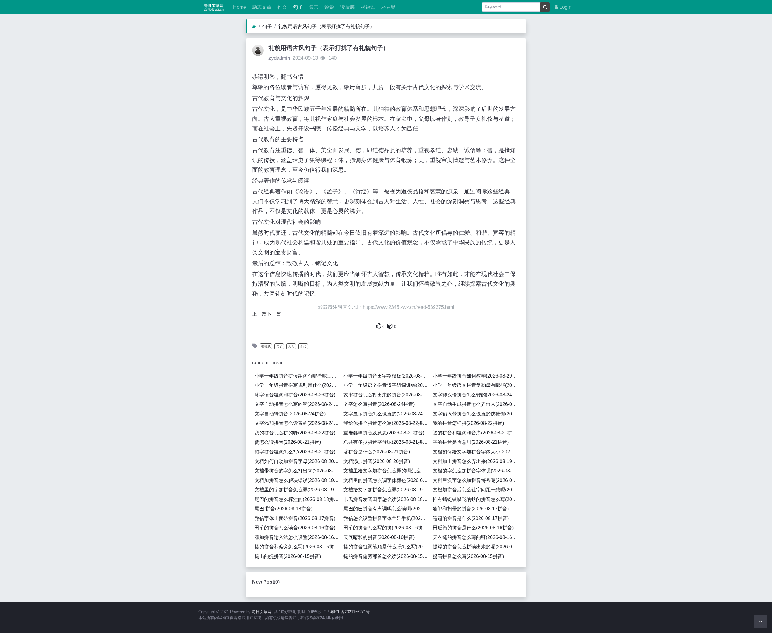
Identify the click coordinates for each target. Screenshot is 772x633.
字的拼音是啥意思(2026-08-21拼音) (471, 442)
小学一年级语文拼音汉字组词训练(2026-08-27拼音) (386, 385)
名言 (313, 7)
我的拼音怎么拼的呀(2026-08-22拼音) (295, 432)
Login (564, 7)
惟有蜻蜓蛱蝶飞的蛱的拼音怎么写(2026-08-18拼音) (476, 499)
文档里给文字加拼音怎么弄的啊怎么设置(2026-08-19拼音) (386, 470)
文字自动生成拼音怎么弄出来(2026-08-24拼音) (476, 404)
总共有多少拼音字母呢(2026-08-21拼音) (386, 442)
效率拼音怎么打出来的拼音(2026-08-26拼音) (386, 394)
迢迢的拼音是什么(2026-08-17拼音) (471, 518)
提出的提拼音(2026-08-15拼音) (288, 556)
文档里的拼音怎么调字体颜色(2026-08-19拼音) (386, 480)
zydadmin (279, 58)
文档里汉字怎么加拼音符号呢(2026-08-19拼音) (476, 480)
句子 (297, 7)
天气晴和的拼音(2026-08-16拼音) (379, 537)
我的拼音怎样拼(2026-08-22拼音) (468, 423)
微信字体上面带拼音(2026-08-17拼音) (295, 518)
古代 (303, 346)
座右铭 (388, 7)
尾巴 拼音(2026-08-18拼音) (283, 508)
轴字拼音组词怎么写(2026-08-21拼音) (295, 451)
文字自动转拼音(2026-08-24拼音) (290, 413)
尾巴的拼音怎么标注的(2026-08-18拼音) (297, 499)
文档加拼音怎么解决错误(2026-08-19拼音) (298, 480)
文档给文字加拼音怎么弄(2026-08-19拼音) (386, 489)
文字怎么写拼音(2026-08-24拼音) (379, 404)
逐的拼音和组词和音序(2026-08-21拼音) (475, 432)
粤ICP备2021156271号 (350, 611)
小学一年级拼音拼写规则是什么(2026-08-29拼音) (298, 385)
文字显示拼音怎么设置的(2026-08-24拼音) (386, 413)
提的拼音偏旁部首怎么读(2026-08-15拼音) (386, 556)
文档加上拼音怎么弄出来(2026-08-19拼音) (476, 461)
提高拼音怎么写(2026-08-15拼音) (468, 556)
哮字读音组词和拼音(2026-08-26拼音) (295, 394)
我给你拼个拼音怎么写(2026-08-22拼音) (386, 423)
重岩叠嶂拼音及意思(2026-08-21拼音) (383, 432)
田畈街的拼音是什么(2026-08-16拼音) (473, 527)
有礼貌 (266, 346)
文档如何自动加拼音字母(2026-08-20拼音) (298, 461)
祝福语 (367, 7)
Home (239, 7)
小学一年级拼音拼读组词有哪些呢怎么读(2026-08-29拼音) (298, 375)
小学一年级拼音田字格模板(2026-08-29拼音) (386, 375)
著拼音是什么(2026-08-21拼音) (376, 451)
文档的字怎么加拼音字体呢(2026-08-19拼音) (476, 470)
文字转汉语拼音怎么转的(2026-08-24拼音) (476, 394)
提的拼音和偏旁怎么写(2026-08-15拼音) (297, 546)
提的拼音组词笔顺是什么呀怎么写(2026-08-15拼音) (386, 546)
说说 (328, 7)
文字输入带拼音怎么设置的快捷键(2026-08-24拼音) (476, 413)
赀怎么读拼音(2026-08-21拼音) (288, 442)
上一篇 (259, 314)
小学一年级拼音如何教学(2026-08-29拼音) (476, 375)
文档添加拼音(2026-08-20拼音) (376, 461)
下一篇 (274, 314)
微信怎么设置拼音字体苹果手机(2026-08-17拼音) (386, 518)
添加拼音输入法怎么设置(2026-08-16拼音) (298, 537)
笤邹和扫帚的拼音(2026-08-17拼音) (471, 508)
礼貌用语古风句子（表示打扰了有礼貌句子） (326, 26)
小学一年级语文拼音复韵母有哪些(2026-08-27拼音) (476, 385)
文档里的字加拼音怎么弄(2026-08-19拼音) (298, 489)
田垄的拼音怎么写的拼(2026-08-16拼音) (386, 527)
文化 (291, 346)
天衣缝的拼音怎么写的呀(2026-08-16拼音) (476, 537)
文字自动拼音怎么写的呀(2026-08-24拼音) (298, 404)
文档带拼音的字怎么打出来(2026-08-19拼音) (298, 470)
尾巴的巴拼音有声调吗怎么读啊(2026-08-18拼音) (386, 508)
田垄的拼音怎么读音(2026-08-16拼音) (295, 527)
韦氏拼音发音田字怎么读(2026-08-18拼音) (386, 499)
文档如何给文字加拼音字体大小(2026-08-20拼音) (476, 451)
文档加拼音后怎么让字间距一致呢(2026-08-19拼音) (476, 489)
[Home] (254, 26)
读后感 (347, 7)
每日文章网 (261, 611)
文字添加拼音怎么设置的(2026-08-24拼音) (298, 423)
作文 (281, 7)
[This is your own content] (390, 326)
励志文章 (261, 7)
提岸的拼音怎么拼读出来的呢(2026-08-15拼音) (476, 546)
